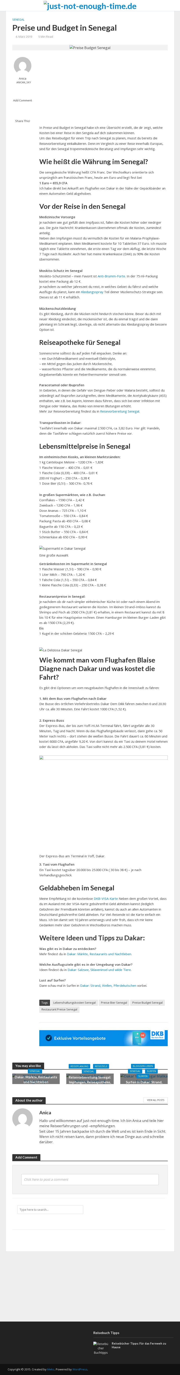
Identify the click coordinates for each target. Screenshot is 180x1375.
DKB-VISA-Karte (106, 898)
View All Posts (155, 1100)
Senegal (18, 19)
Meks (50, 1369)
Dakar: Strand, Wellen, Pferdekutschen (108, 985)
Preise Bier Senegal (114, 1003)
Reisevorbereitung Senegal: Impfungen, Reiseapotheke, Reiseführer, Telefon (90, 1082)
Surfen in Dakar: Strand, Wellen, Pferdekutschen (144, 1084)
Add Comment (22, 100)
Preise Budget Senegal (147, 1003)
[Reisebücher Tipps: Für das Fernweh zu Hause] (100, 1348)
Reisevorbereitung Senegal (119, 411)
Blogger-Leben (143, 1066)
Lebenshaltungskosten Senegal (74, 1003)
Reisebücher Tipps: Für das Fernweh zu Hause (139, 1345)
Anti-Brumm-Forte (111, 276)
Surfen (151, 1071)
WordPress (79, 1369)
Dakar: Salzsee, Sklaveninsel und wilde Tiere (99, 969)
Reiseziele (101, 1066)
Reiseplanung (79, 1066)
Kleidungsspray (92, 292)
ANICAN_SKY (23, 82)
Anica (22, 78)
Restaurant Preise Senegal (59, 1009)
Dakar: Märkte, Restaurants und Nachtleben (99, 954)
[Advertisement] (103, 87)
